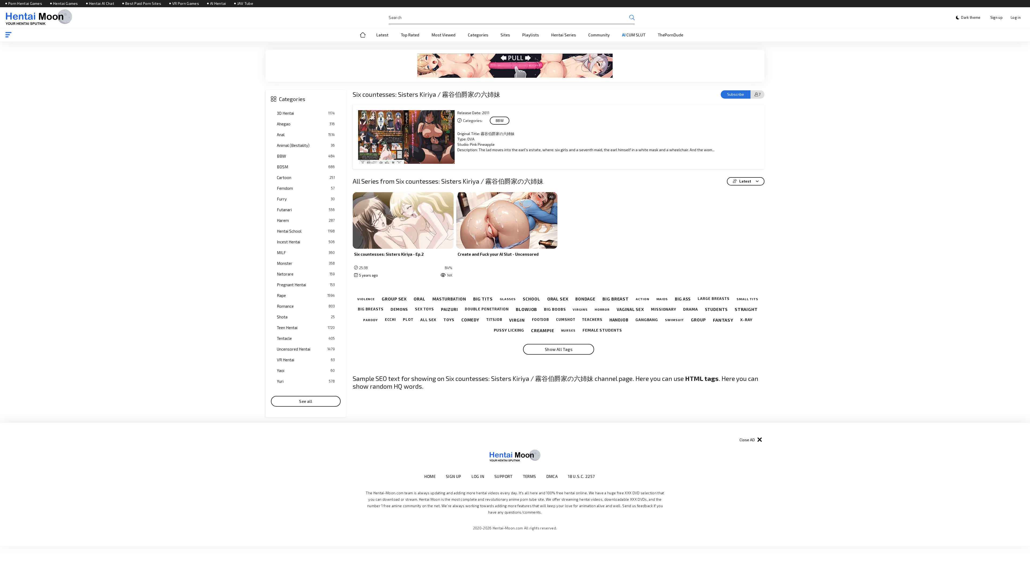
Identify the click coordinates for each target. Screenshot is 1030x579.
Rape (306, 295)
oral (419, 298)
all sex (428, 320)
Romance (306, 306)
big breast (615, 298)
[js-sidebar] (8, 35)
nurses (568, 330)
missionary (663, 309)
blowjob (526, 309)
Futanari (306, 209)
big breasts (371, 309)
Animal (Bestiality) (306, 145)
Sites (505, 34)
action (642, 299)
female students (602, 330)
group (698, 319)
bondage (585, 298)
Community (599, 34)
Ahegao (306, 123)
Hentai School (306, 231)
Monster (306, 263)
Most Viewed (443, 34)
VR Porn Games (185, 3)
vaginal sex (630, 309)
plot (408, 320)
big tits (483, 298)
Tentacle (306, 338)
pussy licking (509, 330)
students (716, 309)
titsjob (494, 320)
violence (366, 299)
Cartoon (306, 177)
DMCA (552, 476)
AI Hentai (218, 3)
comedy (470, 319)
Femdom (306, 188)
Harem (306, 220)
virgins (580, 309)
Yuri (306, 381)
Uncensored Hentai (306, 349)
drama (690, 309)
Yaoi (306, 370)
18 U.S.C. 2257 (581, 476)
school (531, 298)
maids (662, 299)
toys (448, 320)
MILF (306, 252)
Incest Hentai (306, 241)
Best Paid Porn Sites (143, 3)
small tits (747, 299)
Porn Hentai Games (25, 3)
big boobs (555, 309)
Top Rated (410, 34)
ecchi (390, 320)
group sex (394, 298)
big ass (683, 298)
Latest (382, 34)
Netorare (306, 274)
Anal (306, 134)
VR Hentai (306, 359)
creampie (542, 330)
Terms (529, 476)
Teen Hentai (306, 327)
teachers (592, 320)
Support (503, 476)
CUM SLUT (633, 34)
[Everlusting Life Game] (515, 66)
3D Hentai (306, 113)
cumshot (565, 320)
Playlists (530, 34)
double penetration (487, 309)
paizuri (449, 309)
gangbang (646, 320)
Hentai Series (563, 34)
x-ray (746, 320)
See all (305, 401)
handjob (618, 319)
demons (399, 309)
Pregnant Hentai (306, 284)
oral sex (557, 298)
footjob (540, 320)
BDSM (306, 166)
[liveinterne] (605, 476)
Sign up (996, 17)
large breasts (714, 299)
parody (370, 320)
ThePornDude (670, 34)
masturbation (449, 298)
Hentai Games (65, 3)
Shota (306, 316)
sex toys (424, 309)
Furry (306, 198)
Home (363, 34)
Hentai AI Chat (101, 3)
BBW (306, 156)
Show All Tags (558, 349)
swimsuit (674, 320)
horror (602, 309)
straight (746, 309)
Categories (478, 34)
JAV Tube (245, 3)
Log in (1016, 17)
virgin (517, 319)
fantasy (723, 319)
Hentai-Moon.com (508, 528)
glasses (508, 299)
